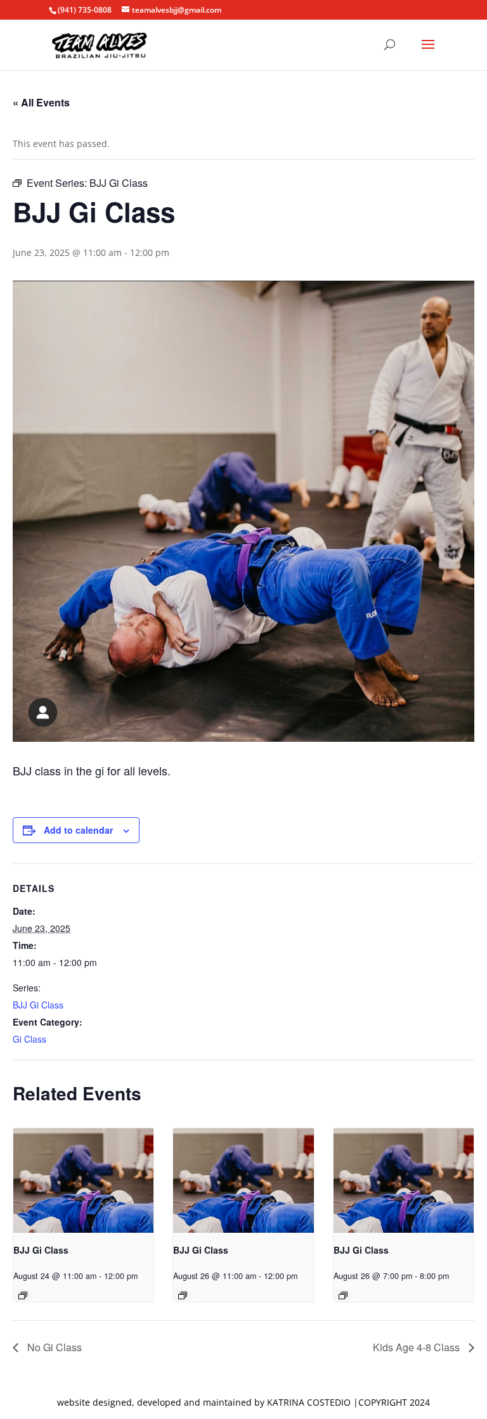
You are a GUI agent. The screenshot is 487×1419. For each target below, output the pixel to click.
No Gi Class (53, 1347)
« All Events (41, 102)
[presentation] (83, 1180)
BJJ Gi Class (38, 1004)
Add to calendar (78, 830)
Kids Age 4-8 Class (417, 1347)
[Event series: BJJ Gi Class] (22, 1295)
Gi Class (29, 1039)
